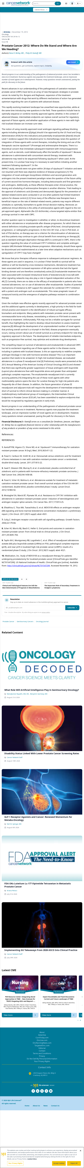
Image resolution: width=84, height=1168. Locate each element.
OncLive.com (42, 1040)
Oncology (5, 34)
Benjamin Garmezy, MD (38, 694)
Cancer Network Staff (14, 757)
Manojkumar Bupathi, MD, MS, (18, 694)
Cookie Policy (32, 1159)
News (45, 1106)
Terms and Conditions (42, 1053)
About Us (36, 1106)
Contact (42, 1051)
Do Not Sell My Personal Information (42, 1058)
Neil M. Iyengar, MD (14, 824)
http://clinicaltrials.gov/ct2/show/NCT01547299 (28, 565)
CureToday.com (42, 1037)
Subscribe (71, 608)
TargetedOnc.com (42, 1045)
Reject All (74, 1163)
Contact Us (55, 1106)
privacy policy (46, 612)
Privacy (42, 1056)
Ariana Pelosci (12, 890)
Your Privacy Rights (42, 1061)
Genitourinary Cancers (25, 621)
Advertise (42, 1035)
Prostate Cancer (8, 621)
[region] (42, 1157)
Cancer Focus (40, 10)
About (42, 1032)
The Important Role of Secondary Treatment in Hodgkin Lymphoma (61, 586)
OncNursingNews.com (42, 1043)
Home (27, 1106)
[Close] (80, 1150)
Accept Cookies (58, 1163)
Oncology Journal (42, 621)
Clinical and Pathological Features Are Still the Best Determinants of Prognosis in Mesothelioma (20, 586)
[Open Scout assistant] (72, 3)
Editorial (42, 1048)
